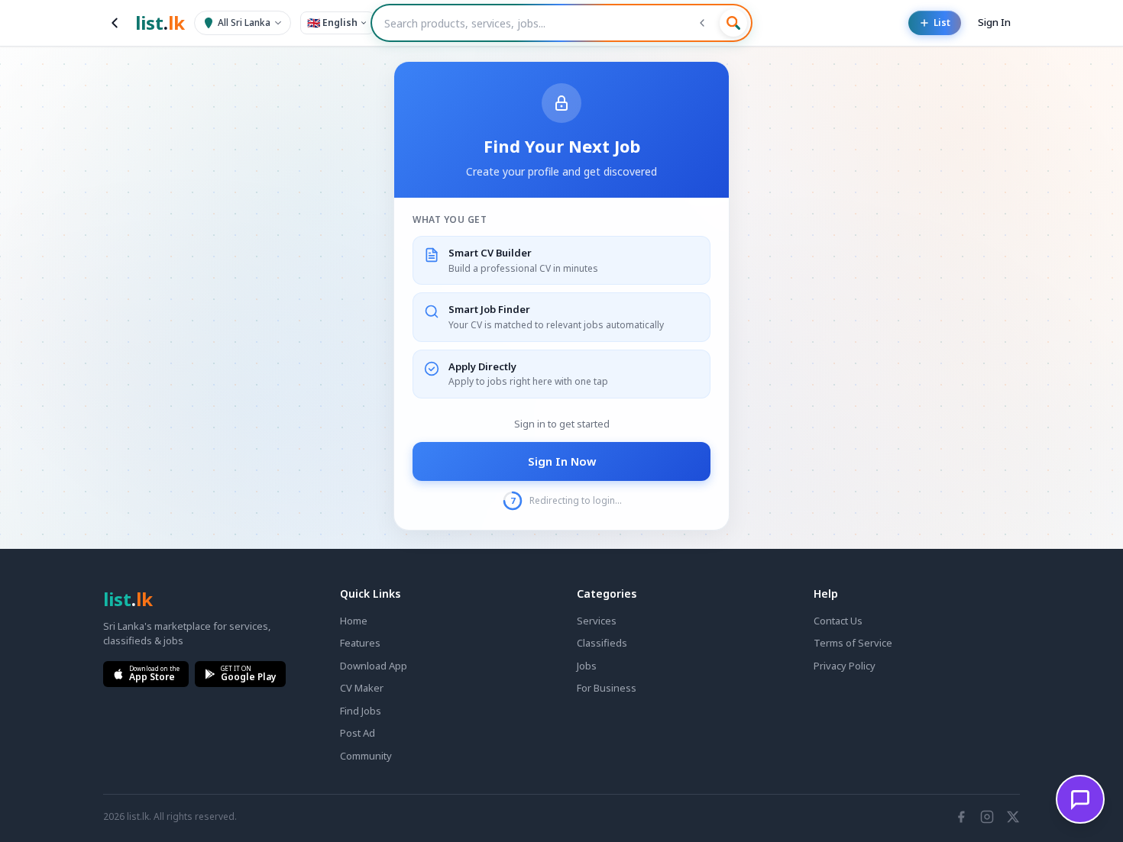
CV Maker (362, 688)
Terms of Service (853, 643)
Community (366, 756)
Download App (373, 666)
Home (353, 620)
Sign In (994, 22)
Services (597, 620)
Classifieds (602, 643)
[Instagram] (987, 817)
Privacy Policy (844, 666)
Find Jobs (360, 711)
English (332, 22)
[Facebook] (961, 817)
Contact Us (838, 620)
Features (360, 643)
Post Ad (357, 733)
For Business (606, 688)
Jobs (587, 666)
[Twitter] (1013, 817)
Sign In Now (562, 461)
